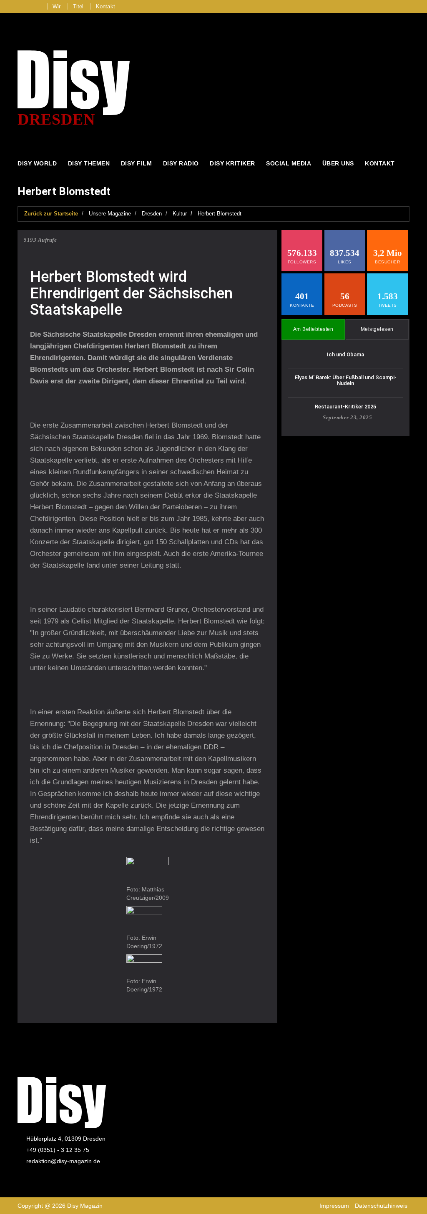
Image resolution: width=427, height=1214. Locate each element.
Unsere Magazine (110, 213)
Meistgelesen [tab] (377, 329)
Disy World (37, 163)
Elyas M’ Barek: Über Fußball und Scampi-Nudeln (346, 380)
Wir (57, 6)
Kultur (180, 213)
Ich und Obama (345, 354)
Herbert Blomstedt (219, 213)
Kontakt (105, 6)
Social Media (288, 163)
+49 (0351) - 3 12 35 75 (57, 1149)
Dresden (152, 213)
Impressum (334, 1205)
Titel (78, 6)
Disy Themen (89, 163)
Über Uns (338, 163)
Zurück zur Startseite (51, 213)
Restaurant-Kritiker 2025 (345, 406)
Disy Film (136, 163)
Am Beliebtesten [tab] (313, 329)
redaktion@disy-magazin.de (63, 1161)
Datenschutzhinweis (381, 1205)
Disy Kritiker (232, 163)
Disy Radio (181, 163)
